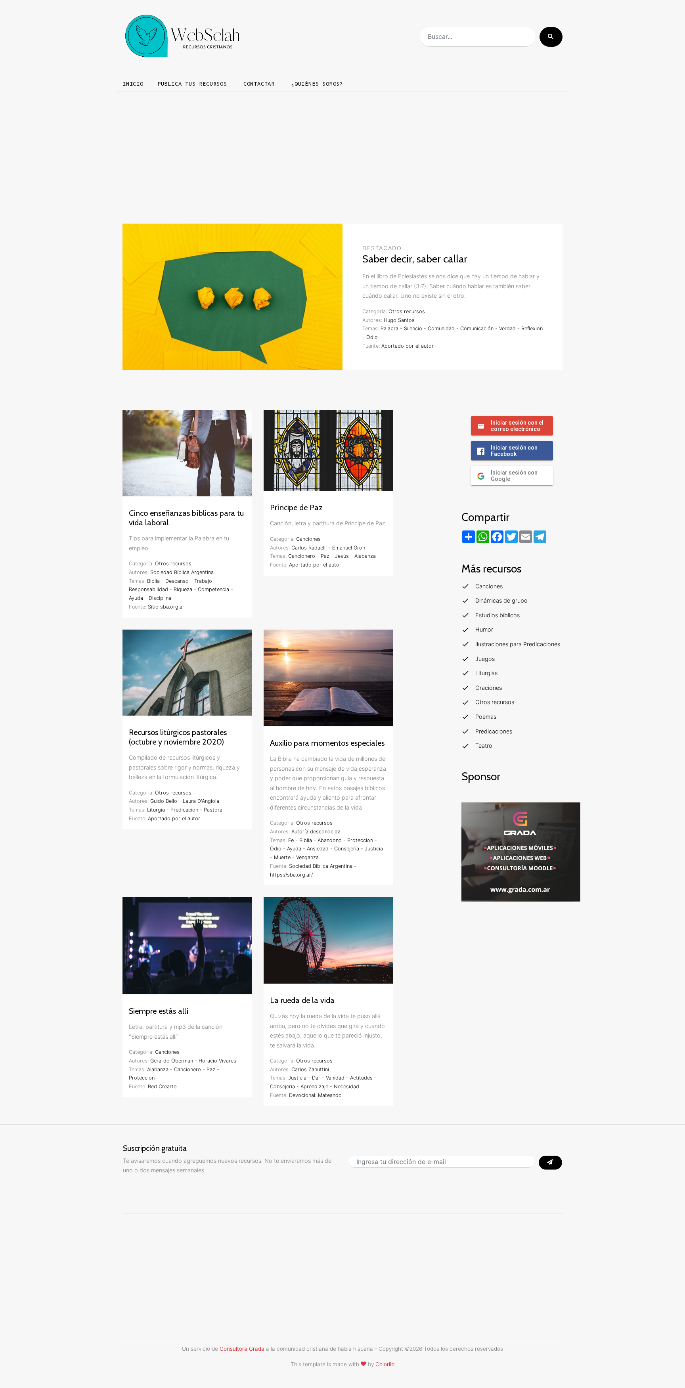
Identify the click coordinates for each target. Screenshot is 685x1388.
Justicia (374, 849)
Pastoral (214, 810)
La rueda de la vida (302, 1000)
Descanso (177, 581)
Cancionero (301, 556)
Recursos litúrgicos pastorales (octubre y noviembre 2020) (178, 737)
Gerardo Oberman (171, 1061)
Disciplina (160, 598)
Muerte (282, 857)
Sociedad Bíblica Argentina (182, 572)
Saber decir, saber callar (414, 259)
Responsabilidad (148, 589)
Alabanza (365, 556)
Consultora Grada (242, 1349)
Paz (325, 556)
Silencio (413, 328)
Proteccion (360, 840)
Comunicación (477, 328)
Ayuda (136, 598)
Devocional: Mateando (315, 1095)
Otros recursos (406, 311)
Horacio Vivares (217, 1061)
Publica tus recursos (192, 84)
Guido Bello (163, 801)
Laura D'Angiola (201, 801)
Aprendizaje (314, 1086)
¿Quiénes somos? (317, 84)
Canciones (308, 539)
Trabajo (203, 581)
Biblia (153, 581)
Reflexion (532, 328)
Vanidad (335, 1078)
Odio (372, 337)
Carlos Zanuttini (310, 1069)
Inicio (133, 84)
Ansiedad (318, 849)
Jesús (342, 556)
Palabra (389, 328)
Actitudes (361, 1078)
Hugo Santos (399, 320)
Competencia (213, 589)
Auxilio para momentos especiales (327, 743)
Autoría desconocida (316, 832)
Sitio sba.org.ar (166, 607)
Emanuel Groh (348, 548)
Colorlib (384, 1364)
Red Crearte (162, 1086)
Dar (316, 1078)
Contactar (259, 84)
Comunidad (441, 328)
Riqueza (183, 589)
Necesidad (346, 1086)
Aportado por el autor (407, 346)
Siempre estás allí (159, 1011)
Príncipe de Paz (296, 507)
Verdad (507, 328)
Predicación (184, 810)
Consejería (346, 849)
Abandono (330, 840)
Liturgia (156, 810)
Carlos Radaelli (309, 548)
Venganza (307, 857)
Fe (291, 840)
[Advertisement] (342, 154)
